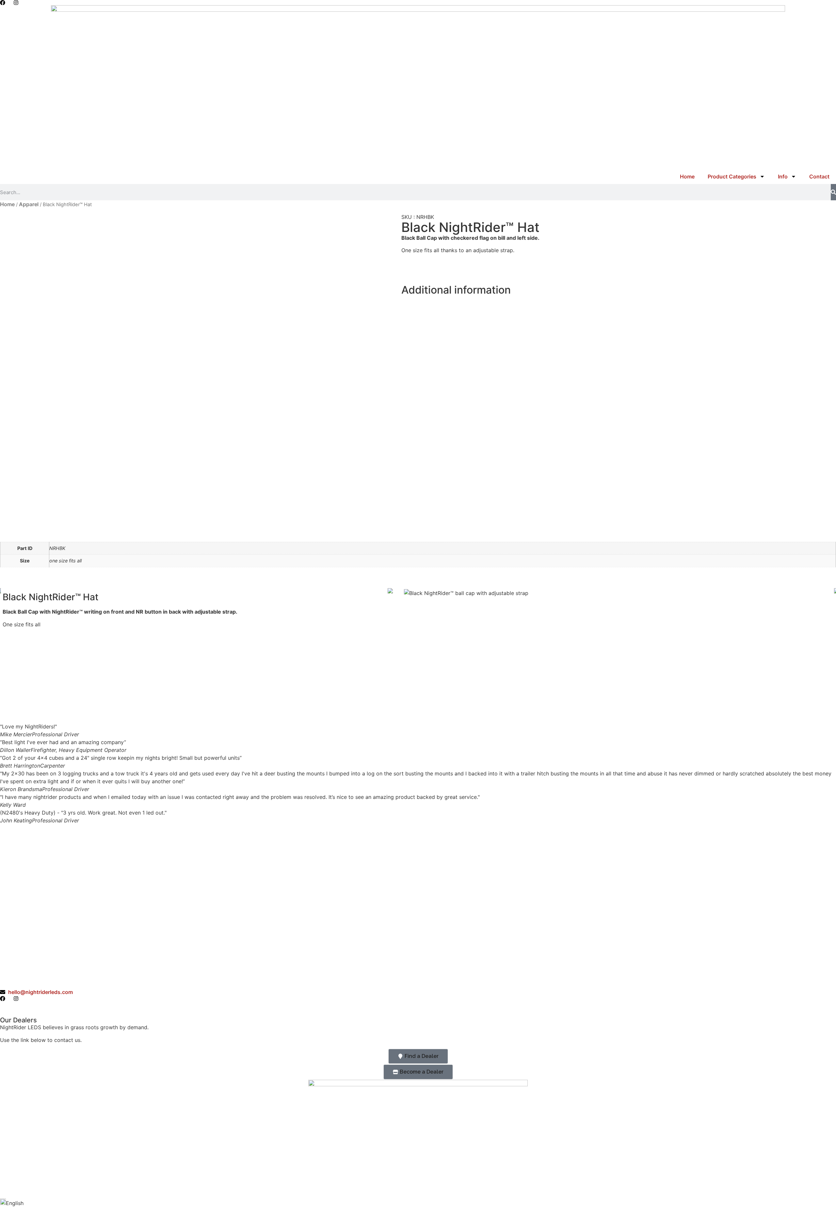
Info (783, 176)
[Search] (833, 192)
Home (687, 176)
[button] (418, 1203)
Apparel (29, 204)
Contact (819, 176)
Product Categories (732, 176)
